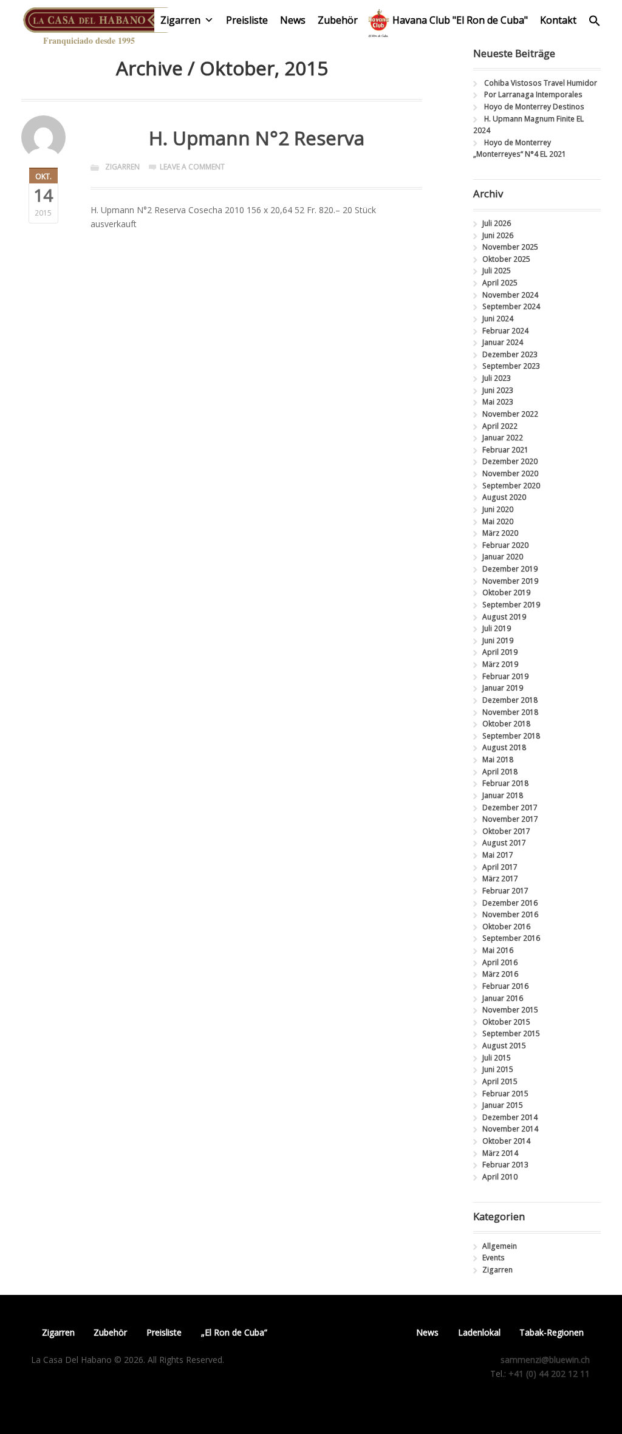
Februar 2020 (505, 545)
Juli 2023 (496, 378)
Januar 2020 (502, 556)
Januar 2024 (502, 342)
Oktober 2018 (506, 724)
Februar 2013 (505, 1164)
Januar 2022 (502, 437)
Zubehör (338, 20)
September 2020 (511, 485)
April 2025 (500, 283)
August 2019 (504, 617)
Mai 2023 (497, 402)
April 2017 (500, 867)
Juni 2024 (497, 318)
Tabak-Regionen (551, 1332)
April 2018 (500, 772)
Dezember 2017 (510, 807)
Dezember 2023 (510, 354)
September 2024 (511, 306)
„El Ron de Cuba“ (234, 1332)
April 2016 (500, 962)
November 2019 (510, 581)
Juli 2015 (496, 1058)
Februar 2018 (505, 783)
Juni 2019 (497, 640)
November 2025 (510, 247)
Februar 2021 (505, 450)
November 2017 (510, 819)
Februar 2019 (505, 676)
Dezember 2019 (510, 569)
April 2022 (500, 426)
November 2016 (510, 914)
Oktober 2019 (506, 592)
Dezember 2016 (510, 903)
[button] (595, 23)
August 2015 (504, 1045)
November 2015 (510, 1010)
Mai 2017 (497, 855)
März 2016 (500, 974)
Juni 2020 (497, 509)
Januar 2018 (502, 795)
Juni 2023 (497, 390)
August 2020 (504, 497)
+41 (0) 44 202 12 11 (549, 1373)
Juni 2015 (497, 1069)
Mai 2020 (497, 521)
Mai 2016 (497, 950)
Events (493, 1257)
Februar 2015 (505, 1093)
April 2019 (500, 652)
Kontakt (558, 20)
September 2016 (511, 938)
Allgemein (499, 1246)
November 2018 (510, 712)
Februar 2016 (505, 986)
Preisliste (247, 20)
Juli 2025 (496, 270)
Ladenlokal (479, 1332)
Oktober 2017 (506, 831)
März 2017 (500, 878)
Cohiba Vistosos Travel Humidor (540, 83)
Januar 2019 (502, 688)
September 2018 (511, 736)
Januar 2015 (502, 1105)
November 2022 (510, 414)
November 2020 (510, 473)
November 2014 (510, 1129)
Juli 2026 (496, 223)
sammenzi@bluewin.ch (545, 1359)
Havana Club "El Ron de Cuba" (460, 20)
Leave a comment (192, 167)
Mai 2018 (497, 759)
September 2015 (511, 1033)
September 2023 (511, 366)
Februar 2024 (505, 331)
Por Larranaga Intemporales (533, 94)
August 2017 (504, 843)
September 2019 (511, 604)
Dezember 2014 (510, 1117)
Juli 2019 (496, 628)
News (293, 20)
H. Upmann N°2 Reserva (256, 138)
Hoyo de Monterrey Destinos (534, 106)
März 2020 (500, 533)
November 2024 (510, 295)
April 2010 (500, 1177)
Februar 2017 (505, 891)
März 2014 (500, 1153)
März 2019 (500, 664)
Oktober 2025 (506, 259)
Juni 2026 (497, 235)
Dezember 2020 (510, 461)
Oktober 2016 (506, 926)
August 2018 (504, 747)
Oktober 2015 (506, 1022)
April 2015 (500, 1081)
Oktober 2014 (506, 1141)
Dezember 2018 (510, 700)
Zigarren (180, 20)
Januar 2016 (502, 998)
